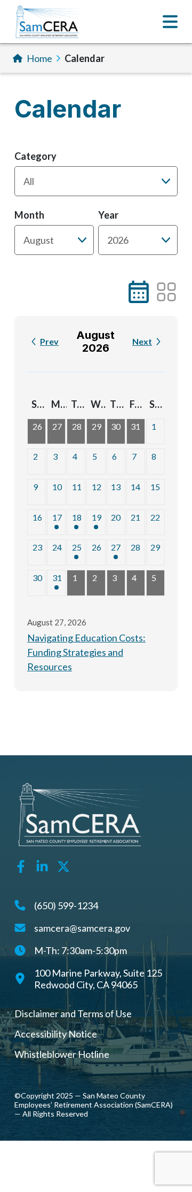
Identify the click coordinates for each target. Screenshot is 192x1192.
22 (155, 517)
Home (39, 58)
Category (35, 156)
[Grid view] (166, 292)
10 (57, 487)
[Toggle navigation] (170, 21)
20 (116, 517)
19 (96, 517)
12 (96, 487)
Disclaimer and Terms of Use (73, 1013)
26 (37, 426)
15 (155, 487)
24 (57, 547)
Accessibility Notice (55, 1034)
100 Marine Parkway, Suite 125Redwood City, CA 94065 (98, 978)
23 (37, 547)
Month (29, 215)
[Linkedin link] (42, 865)
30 (116, 426)
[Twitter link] (63, 865)
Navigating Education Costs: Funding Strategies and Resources (86, 652)
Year (108, 215)
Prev (49, 341)
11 (77, 487)
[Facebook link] (20, 865)
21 (135, 517)
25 (77, 547)
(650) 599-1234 (66, 905)
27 (57, 426)
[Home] (47, 21)
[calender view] (138, 292)
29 (96, 426)
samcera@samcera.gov (82, 928)
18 (77, 517)
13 (116, 487)
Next (142, 341)
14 (135, 487)
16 (37, 517)
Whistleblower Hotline (61, 1054)
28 (77, 426)
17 (57, 517)
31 (135, 426)
